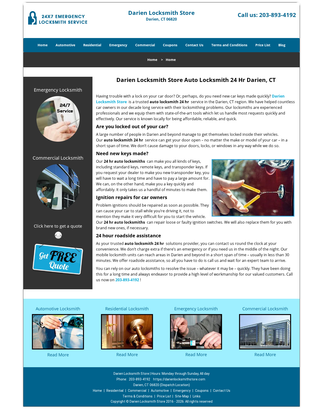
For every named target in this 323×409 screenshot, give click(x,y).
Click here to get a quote (58, 226)
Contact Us (194, 45)
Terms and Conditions (229, 45)
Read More (58, 355)
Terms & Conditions (137, 396)
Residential (92, 45)
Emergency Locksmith (196, 308)
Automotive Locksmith (58, 308)
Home (43, 45)
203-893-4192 (277, 15)
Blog (281, 45)
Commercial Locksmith (265, 308)
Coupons (170, 45)
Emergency (118, 45)
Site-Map (182, 396)
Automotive (65, 45)
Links (197, 396)
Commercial (145, 45)
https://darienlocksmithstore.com (179, 379)
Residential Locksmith (127, 308)
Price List (262, 45)
